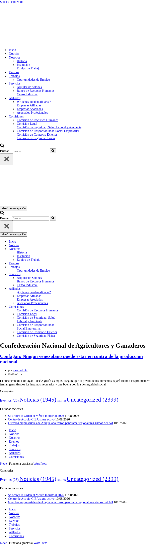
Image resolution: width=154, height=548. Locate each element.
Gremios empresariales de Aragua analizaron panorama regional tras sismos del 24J (60, 423)
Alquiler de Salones (29, 87)
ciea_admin (20, 370)
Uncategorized (93, 399)
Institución (23, 64)
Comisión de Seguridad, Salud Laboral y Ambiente (49, 127)
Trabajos (14, 445)
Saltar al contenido (11, 1)
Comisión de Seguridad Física (36, 138)
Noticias (14, 53)
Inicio (12, 50)
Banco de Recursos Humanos (35, 90)
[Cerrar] (6, 159)
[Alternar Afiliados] (70, 288)
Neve (3, 463)
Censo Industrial (27, 94)
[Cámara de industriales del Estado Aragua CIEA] (20, 42)
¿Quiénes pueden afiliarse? (34, 101)
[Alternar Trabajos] (70, 267)
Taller (61, 401)
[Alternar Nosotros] (70, 249)
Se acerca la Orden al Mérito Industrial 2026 (36, 415)
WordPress (40, 463)
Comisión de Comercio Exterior (37, 134)
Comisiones (16, 456)
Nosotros (14, 437)
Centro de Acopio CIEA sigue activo (31, 419)
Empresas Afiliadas (29, 105)
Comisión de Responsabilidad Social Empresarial (48, 131)
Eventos (14, 72)
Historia (22, 61)
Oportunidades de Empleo (33, 79)
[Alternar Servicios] (70, 274)
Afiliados (14, 453)
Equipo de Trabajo (28, 68)
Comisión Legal (27, 123)
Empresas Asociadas (30, 109)
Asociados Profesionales (32, 112)
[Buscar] (2, 146)
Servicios (14, 449)
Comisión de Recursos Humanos (37, 120)
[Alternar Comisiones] (70, 307)
